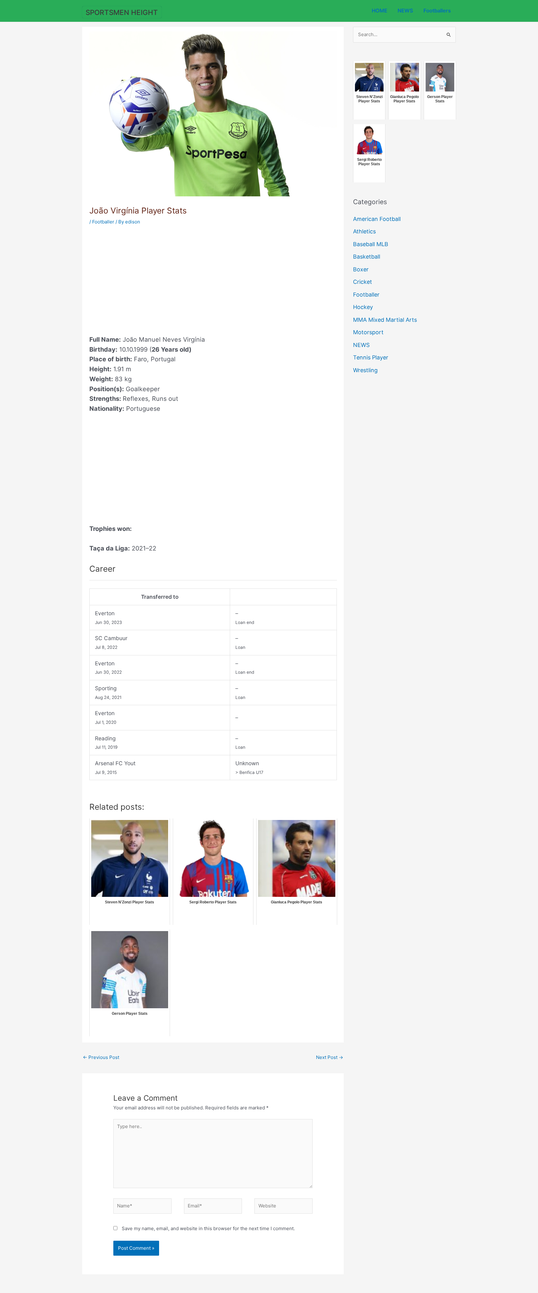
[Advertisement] (141, 278)
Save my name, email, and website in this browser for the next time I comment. (208, 1228)
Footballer (103, 222)
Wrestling (365, 370)
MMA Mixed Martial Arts (385, 319)
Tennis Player (370, 357)
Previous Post (101, 1057)
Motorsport (368, 332)
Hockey (363, 307)
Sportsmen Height (122, 12)
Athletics (364, 231)
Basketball (366, 256)
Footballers (437, 10)
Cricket (362, 282)
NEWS (405, 10)
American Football (377, 219)
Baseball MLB (370, 244)
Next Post (329, 1057)
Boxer (361, 269)
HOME (379, 10)
